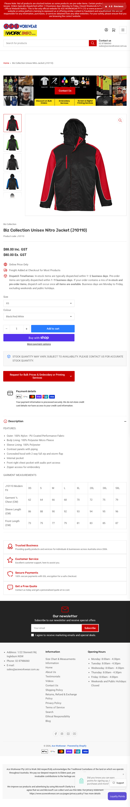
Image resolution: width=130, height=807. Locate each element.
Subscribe (90, 628)
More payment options (39, 344)
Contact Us (65, 90)
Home (6, 63)
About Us (51, 672)
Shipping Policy (54, 690)
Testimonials (53, 676)
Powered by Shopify (76, 746)
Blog (48, 721)
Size (5, 296)
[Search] (92, 43)
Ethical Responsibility (58, 716)
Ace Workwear (59, 746)
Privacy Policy (53, 703)
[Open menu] (123, 30)
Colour (7, 310)
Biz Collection (9, 224)
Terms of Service (55, 707)
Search (49, 712)
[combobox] (50, 43)
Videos (49, 681)
